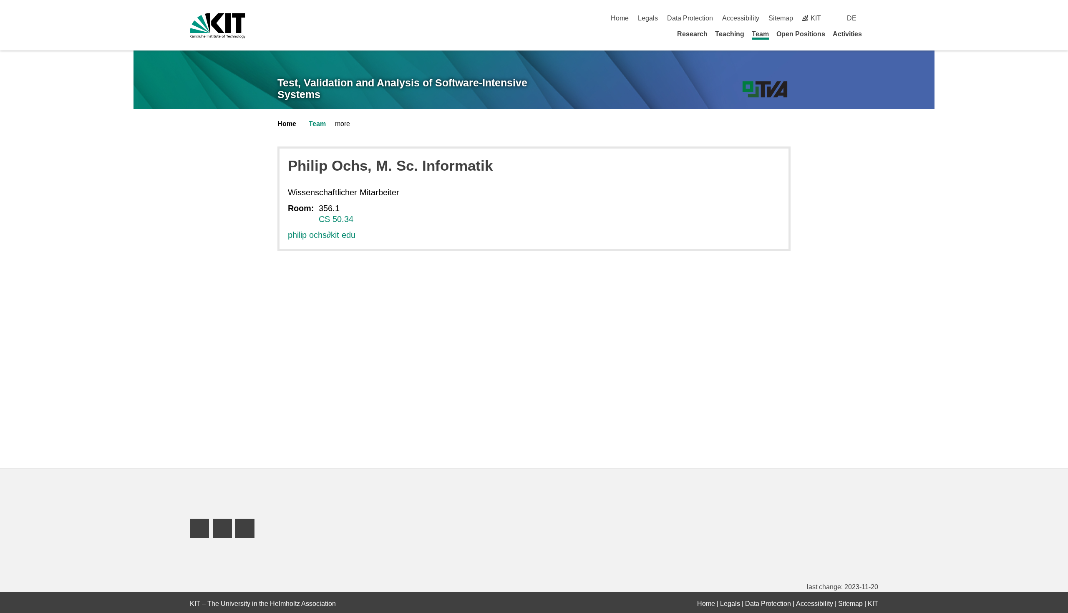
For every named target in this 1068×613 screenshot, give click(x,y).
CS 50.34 (336, 219)
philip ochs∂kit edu (321, 235)
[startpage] (875, 34)
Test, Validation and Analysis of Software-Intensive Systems (402, 89)
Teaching (729, 34)
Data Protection (690, 18)
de (851, 18)
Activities (847, 34)
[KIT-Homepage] (217, 25)
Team (760, 34)
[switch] (875, 18)
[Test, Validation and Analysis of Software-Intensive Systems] (765, 89)
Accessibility (740, 18)
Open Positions (800, 34)
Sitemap (780, 18)
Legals (648, 18)
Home (620, 18)
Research (692, 34)
